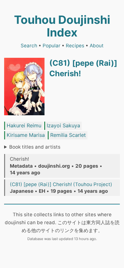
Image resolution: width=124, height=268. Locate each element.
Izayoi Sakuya (63, 125)
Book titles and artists (34, 147)
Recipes (75, 46)
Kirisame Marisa (26, 135)
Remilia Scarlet (68, 135)
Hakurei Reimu (24, 125)
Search (29, 46)
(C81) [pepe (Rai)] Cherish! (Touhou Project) (61, 184)
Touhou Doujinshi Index (62, 26)
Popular (51, 46)
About (97, 46)
